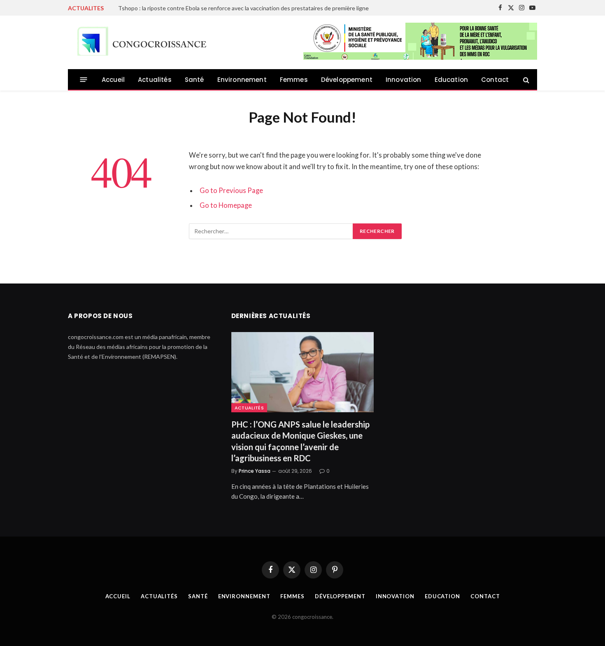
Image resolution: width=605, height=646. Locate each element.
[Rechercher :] (271, 231)
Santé (194, 79)
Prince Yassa (254, 470)
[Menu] (83, 80)
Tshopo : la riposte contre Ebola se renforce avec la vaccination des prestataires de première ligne (243, 8)
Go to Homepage (226, 205)
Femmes (294, 79)
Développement (346, 79)
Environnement (242, 79)
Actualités (155, 79)
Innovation (403, 79)
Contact (495, 79)
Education (451, 79)
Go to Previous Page (231, 190)
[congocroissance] (139, 43)
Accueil (113, 79)
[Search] (525, 79)
